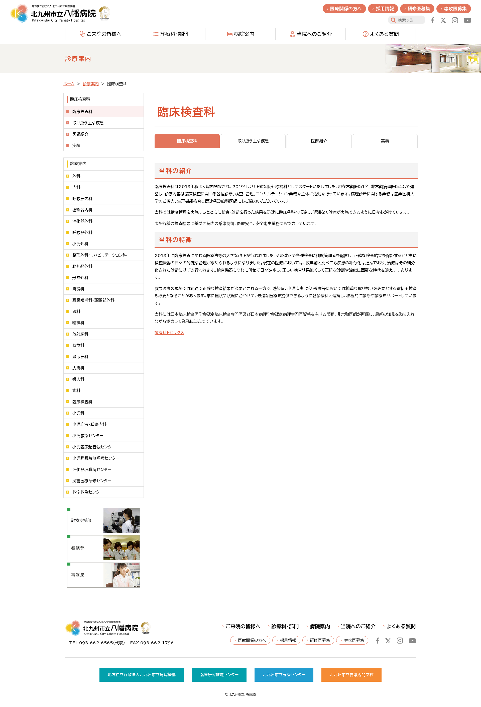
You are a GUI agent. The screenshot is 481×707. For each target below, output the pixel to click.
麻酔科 (78, 289)
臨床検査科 (82, 402)
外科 (76, 176)
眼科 (76, 311)
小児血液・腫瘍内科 (89, 424)
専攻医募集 (455, 8)
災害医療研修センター (91, 481)
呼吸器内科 (82, 199)
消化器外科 (82, 221)
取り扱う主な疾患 (88, 123)
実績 (76, 145)
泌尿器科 (80, 357)
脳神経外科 (82, 266)
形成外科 (80, 278)
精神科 (78, 323)
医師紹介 (80, 134)
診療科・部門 (174, 33)
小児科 (78, 413)
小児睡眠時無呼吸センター (95, 458)
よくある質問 (384, 33)
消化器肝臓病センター (91, 469)
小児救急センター (87, 436)
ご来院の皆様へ (104, 33)
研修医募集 (419, 8)
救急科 (78, 345)
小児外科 (80, 244)
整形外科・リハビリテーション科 (99, 255)
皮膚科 (78, 368)
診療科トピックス (169, 333)
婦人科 (78, 379)
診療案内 (91, 84)
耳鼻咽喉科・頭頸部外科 (93, 300)
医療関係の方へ (346, 8)
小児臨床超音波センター (93, 447)
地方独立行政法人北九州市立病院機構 (141, 675)
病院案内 (244, 33)
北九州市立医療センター (284, 675)
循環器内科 (82, 210)
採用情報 (385, 8)
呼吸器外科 (82, 232)
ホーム (68, 84)
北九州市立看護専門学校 (351, 675)
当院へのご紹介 (314, 33)
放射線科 (80, 334)
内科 (76, 187)
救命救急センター (87, 492)
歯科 (76, 390)
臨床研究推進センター (219, 675)
